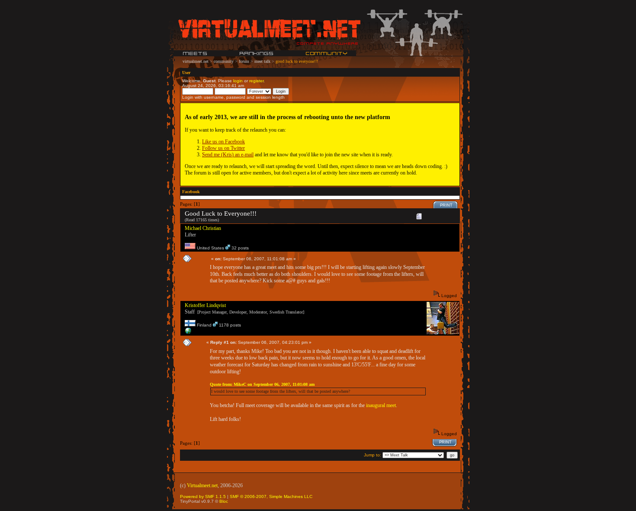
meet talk (262, 61)
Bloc (223, 501)
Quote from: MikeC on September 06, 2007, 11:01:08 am (262, 384)
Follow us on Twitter (223, 148)
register (256, 80)
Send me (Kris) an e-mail (228, 155)
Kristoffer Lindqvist (205, 305)
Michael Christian (203, 228)
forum (244, 61)
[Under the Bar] (188, 332)
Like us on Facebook (223, 142)
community (224, 61)
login (238, 80)
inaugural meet (381, 405)
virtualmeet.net (196, 61)
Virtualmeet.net (202, 485)
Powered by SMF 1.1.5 (203, 496)
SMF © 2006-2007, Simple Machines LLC (271, 496)
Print (446, 205)
